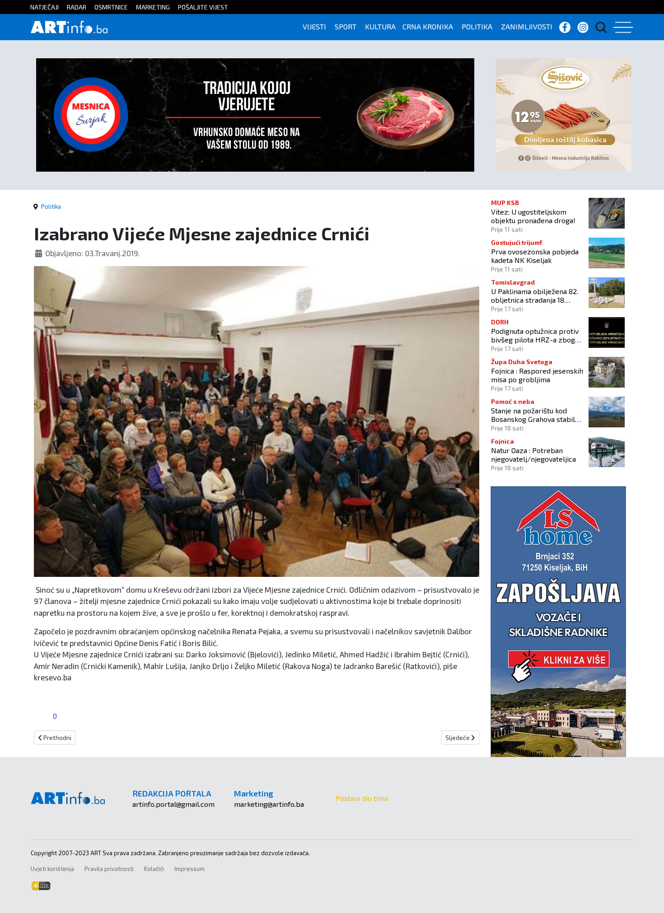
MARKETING (153, 7)
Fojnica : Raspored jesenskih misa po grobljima (537, 375)
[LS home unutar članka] (558, 620)
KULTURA (380, 26)
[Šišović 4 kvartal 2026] (563, 113)
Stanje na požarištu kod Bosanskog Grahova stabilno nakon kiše (537, 414)
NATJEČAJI (44, 7)
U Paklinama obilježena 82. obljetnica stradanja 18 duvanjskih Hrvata (534, 295)
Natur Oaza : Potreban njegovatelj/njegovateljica (533, 454)
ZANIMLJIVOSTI (526, 26)
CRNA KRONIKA (427, 26)
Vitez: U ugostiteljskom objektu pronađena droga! (533, 216)
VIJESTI (314, 26)
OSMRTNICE (111, 7)
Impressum (189, 868)
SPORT (345, 26)
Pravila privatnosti (109, 868)
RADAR (76, 7)
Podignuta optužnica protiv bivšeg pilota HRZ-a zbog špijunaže (535, 335)
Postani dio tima (362, 798)
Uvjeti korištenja (52, 868)
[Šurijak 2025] (255, 113)
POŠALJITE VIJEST (203, 7)
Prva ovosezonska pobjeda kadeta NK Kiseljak (535, 255)
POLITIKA (477, 26)
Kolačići (154, 868)
